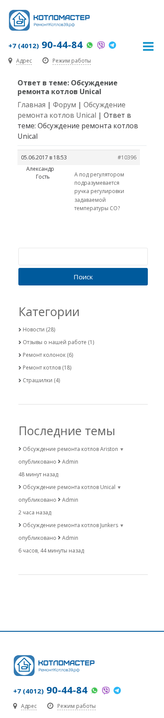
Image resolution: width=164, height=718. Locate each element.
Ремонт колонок (44, 355)
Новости (34, 329)
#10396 (127, 157)
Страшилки (37, 380)
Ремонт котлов (42, 367)
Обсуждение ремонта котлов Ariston (70, 449)
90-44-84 (45, 44)
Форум (64, 104)
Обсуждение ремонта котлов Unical (69, 487)
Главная (31, 104)
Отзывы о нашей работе (55, 342)
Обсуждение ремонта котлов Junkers (70, 525)
